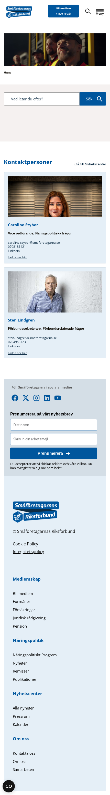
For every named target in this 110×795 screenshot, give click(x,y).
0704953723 (17, 342)
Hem (7, 72)
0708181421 (17, 246)
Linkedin (14, 251)
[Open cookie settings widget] (9, 786)
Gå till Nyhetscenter (90, 164)
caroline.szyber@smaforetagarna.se (34, 242)
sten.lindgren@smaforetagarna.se (33, 338)
